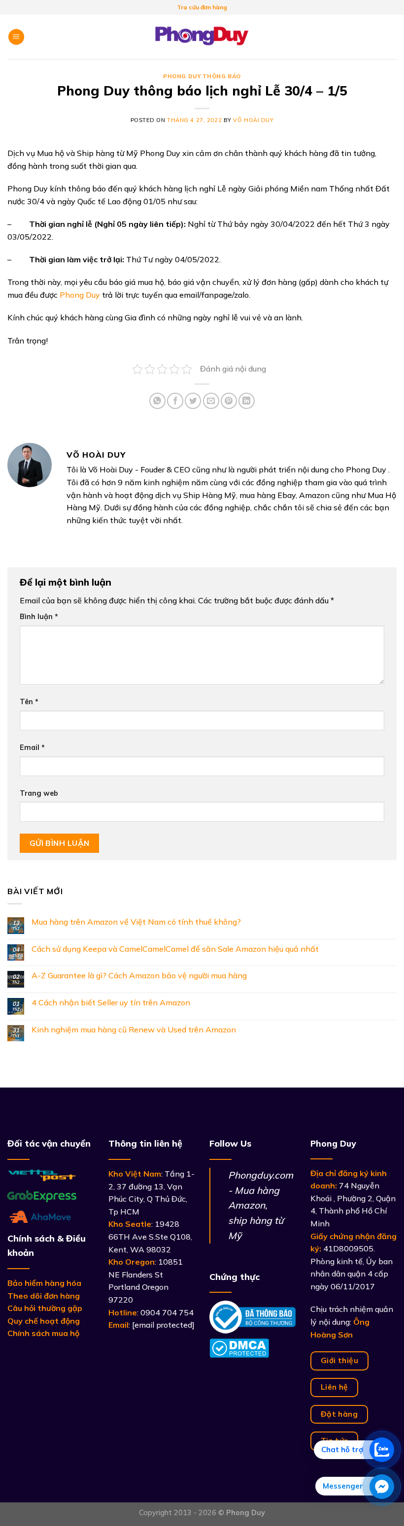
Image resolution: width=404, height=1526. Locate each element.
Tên (29, 701)
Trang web (39, 793)
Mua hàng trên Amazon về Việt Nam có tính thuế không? (136, 922)
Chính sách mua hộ (43, 1333)
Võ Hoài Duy (253, 120)
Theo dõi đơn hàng (43, 1296)
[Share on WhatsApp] (157, 401)
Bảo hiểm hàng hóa (44, 1283)
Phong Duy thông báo (202, 76)
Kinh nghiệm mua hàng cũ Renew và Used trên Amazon (134, 1029)
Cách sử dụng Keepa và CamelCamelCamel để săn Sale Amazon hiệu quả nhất (175, 949)
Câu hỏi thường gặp (44, 1308)
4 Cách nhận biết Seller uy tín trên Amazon (111, 1002)
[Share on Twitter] (193, 401)
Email (32, 747)
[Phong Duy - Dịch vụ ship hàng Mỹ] (202, 37)
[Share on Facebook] (175, 401)
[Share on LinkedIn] (246, 401)
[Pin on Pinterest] (229, 401)
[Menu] (16, 37)
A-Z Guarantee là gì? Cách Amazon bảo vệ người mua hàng (139, 975)
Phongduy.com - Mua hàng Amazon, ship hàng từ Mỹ (260, 1205)
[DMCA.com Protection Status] (239, 1347)
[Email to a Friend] (211, 401)
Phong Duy (80, 295)
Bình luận (39, 616)
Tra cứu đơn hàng (202, 7)
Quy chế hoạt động (43, 1321)
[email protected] (163, 1325)
